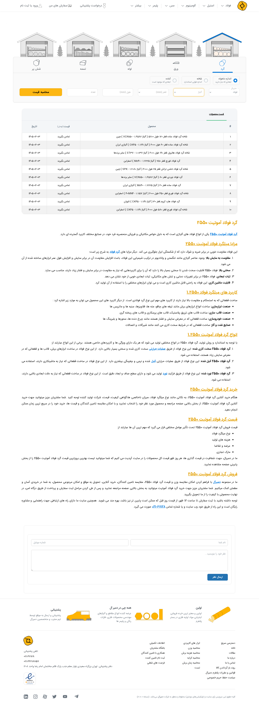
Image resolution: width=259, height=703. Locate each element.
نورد (165, 373)
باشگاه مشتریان (157, 648)
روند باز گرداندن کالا (225, 668)
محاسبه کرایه (193, 658)
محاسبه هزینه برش (190, 653)
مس (171, 5)
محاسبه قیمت (41, 92)
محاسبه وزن (194, 648)
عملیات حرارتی (157, 349)
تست (197, 668)
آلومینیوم (191, 5)
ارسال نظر (218, 577)
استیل (210, 5)
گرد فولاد (115, 252)
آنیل (153, 361)
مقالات (232, 653)
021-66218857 (31, 661)
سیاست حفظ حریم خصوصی (221, 678)
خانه (233, 648)
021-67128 (29, 656)
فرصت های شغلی (156, 663)
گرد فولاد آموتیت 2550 (223, 234)
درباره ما (231, 658)
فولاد (228, 5)
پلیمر (155, 5)
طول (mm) (125, 92)
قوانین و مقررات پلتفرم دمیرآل (220, 673)
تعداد (93, 92)
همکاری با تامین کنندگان (153, 653)
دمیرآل (217, 482)
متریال (233, 88)
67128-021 (158, 507)
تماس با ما (230, 663)
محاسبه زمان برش (191, 663)
